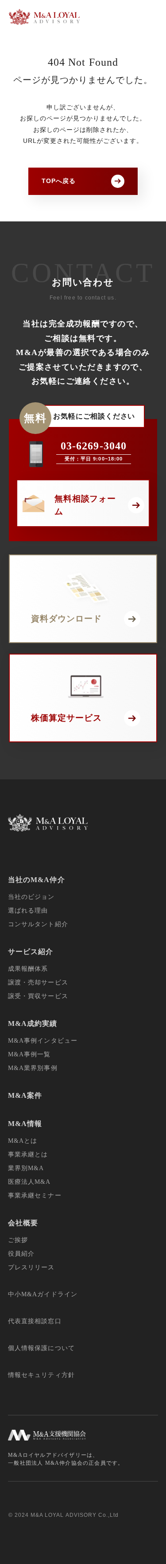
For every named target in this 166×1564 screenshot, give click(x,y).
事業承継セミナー (34, 1195)
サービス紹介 (30, 951)
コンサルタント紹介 (38, 924)
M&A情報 (25, 1123)
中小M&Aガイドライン (42, 1294)
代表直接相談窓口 (34, 1321)
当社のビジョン (31, 897)
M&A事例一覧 (29, 1054)
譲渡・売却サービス (38, 982)
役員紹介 (21, 1253)
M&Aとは (22, 1140)
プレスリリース (31, 1267)
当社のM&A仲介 (36, 879)
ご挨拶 (18, 1240)
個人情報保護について (41, 1348)
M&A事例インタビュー (42, 1040)
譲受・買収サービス (38, 996)
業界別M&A (26, 1168)
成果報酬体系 (28, 968)
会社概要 (23, 1223)
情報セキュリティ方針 (41, 1375)
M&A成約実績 (32, 1023)
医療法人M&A (29, 1182)
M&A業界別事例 (32, 1068)
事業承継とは (28, 1154)
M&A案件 (25, 1095)
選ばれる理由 (28, 910)
